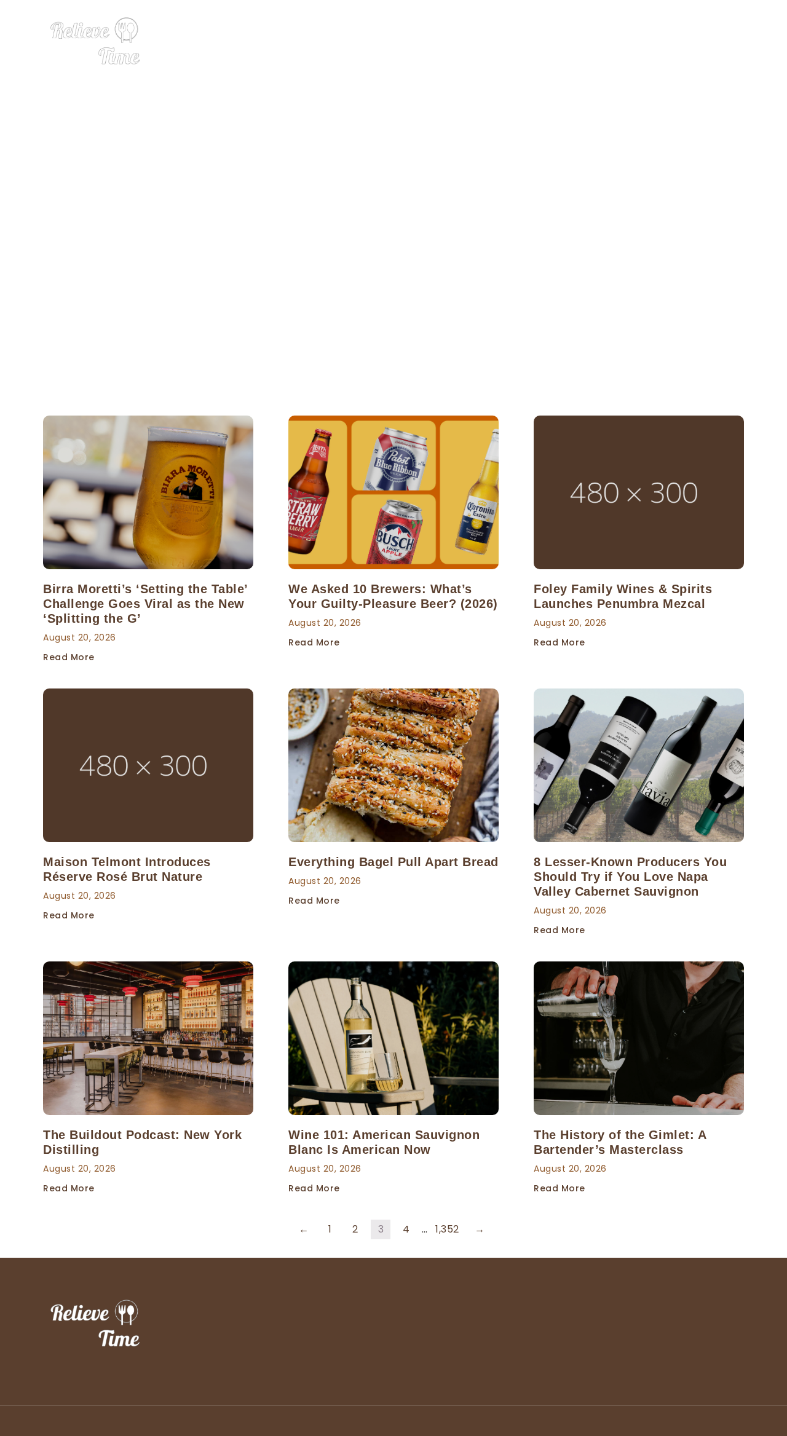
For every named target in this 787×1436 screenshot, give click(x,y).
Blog (734, 41)
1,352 (447, 1229)
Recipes (689, 41)
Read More (69, 657)
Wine (642, 41)
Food (548, 41)
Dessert (595, 41)
